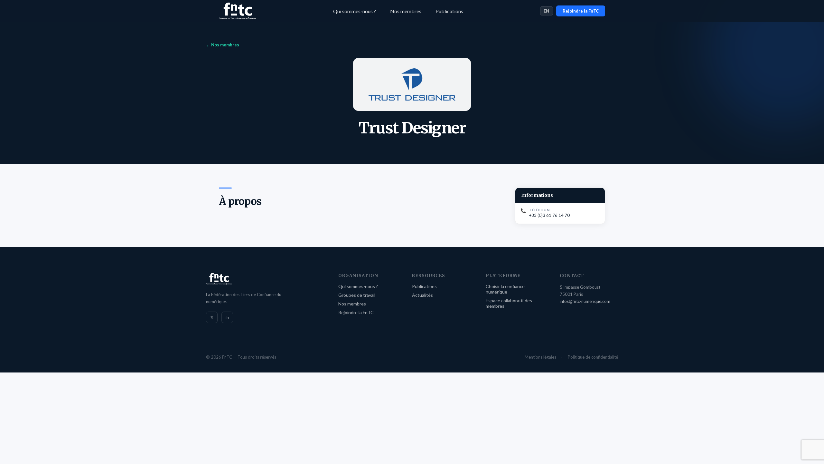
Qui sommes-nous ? (354, 11)
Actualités (422, 295)
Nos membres (405, 11)
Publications (449, 11)
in (227, 317)
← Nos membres (222, 44)
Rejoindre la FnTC (581, 11)
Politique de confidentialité (593, 357)
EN (546, 11)
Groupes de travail (356, 295)
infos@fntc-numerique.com (585, 301)
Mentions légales (540, 357)
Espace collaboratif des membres (509, 303)
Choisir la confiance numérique (505, 289)
